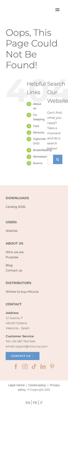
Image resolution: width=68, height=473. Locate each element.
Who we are (15, 252)
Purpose (12, 257)
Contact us (14, 270)
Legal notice (16, 385)
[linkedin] (43, 366)
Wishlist (12, 231)
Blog (9, 265)
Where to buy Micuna (22, 291)
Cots (36, 126)
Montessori (40, 156)
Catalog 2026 (15, 207)
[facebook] (16, 366)
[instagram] (25, 366)
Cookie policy (37, 385)
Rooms (37, 163)
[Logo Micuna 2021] (23, 5)
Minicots (38, 132)
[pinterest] (52, 366)
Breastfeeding (42, 150)
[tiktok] (34, 366)
